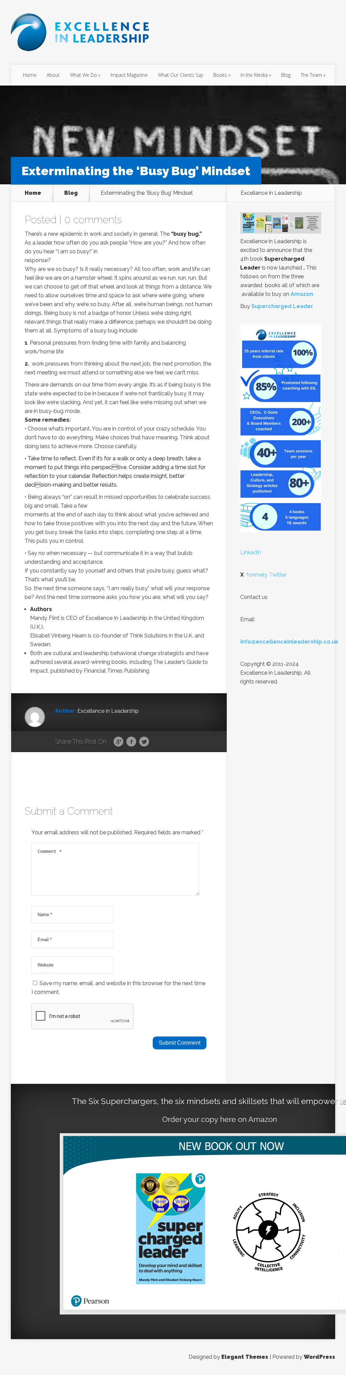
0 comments (93, 220)
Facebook (131, 742)
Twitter (144, 742)
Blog (286, 75)
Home (29, 75)
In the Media (254, 75)
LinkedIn (250, 552)
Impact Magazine (129, 75)
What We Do (83, 75)
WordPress (319, 1357)
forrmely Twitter (263, 575)
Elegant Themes (244, 1357)
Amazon (302, 294)
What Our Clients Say (180, 75)
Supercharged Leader (282, 306)
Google (118, 742)
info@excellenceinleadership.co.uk (289, 641)
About (53, 75)
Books (220, 75)
